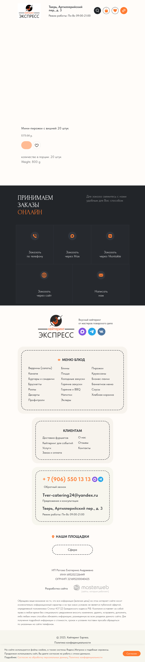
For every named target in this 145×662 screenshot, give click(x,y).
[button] (44, 283)
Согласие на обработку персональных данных (43, 657)
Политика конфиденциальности (85, 657)
